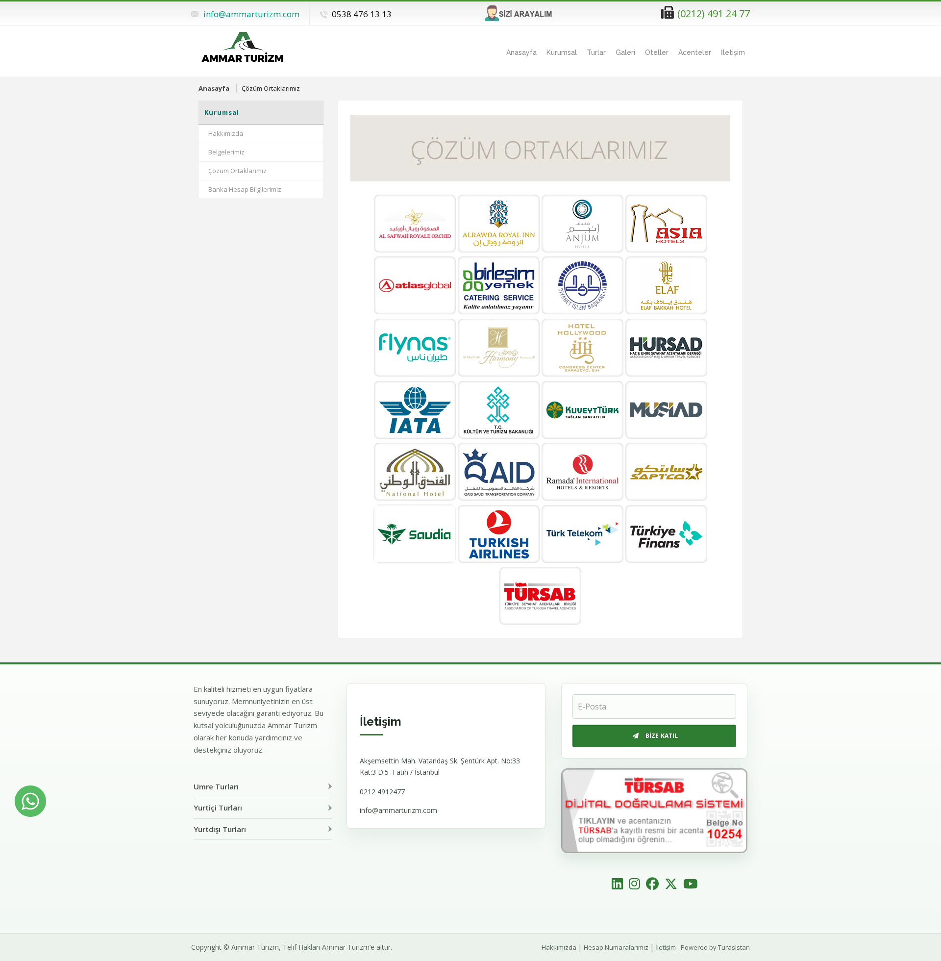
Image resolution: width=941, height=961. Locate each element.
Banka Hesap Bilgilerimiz (244, 189)
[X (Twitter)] (671, 884)
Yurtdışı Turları (220, 829)
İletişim (733, 52)
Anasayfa (521, 52)
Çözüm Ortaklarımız (237, 170)
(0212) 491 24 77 (713, 13)
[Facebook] (652, 884)
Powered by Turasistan (715, 947)
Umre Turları (216, 786)
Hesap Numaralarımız (616, 947)
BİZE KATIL (661, 736)
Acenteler (694, 52)
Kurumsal (561, 52)
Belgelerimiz (226, 152)
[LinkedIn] (617, 884)
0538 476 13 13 (362, 14)
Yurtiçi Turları (218, 807)
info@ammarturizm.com (251, 14)
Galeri (625, 52)
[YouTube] (690, 884)
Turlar (596, 52)
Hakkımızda (225, 133)
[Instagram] (634, 884)
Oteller (657, 52)
